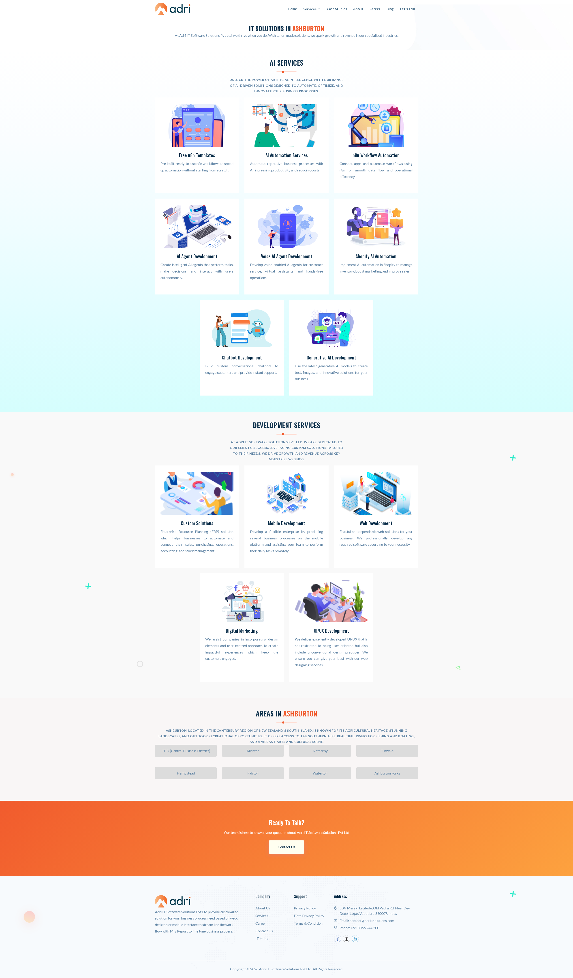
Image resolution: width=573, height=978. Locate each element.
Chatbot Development (242, 357)
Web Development (376, 523)
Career (375, 9)
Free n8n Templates (197, 155)
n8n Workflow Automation (376, 155)
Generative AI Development (331, 357)
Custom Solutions (197, 523)
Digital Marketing (242, 630)
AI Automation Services (286, 155)
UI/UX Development (331, 630)
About (358, 9)
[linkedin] (355, 938)
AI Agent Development (197, 256)
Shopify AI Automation (376, 256)
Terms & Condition (308, 923)
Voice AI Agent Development (286, 256)
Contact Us (286, 847)
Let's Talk (407, 9)
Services (309, 9)
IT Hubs (261, 938)
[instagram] (346, 938)
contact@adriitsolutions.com (372, 920)
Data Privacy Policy (309, 915)
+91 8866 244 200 (365, 928)
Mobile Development (286, 523)
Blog (390, 9)
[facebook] (337, 938)
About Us (262, 908)
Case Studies (337, 9)
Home (292, 9)
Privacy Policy (305, 908)
